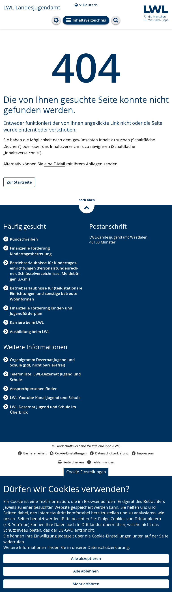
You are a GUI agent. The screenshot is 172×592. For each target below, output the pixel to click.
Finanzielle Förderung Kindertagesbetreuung (31, 251)
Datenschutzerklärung (108, 547)
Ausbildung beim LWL (29, 331)
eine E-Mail (54, 164)
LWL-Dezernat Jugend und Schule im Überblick (43, 409)
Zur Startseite (19, 182)
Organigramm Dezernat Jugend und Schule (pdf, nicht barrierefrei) (42, 362)
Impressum (145, 453)
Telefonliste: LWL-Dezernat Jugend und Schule (45, 376)
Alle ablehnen (86, 571)
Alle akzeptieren (86, 558)
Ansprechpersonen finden (34, 388)
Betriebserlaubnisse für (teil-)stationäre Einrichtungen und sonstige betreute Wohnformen (46, 293)
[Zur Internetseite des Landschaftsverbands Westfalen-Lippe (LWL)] (154, 12)
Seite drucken (73, 462)
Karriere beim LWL (27, 322)
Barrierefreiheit (35, 453)
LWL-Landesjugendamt (31, 7)
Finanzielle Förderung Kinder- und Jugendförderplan (41, 310)
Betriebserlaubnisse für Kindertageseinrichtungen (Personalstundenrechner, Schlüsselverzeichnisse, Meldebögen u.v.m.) (44, 271)
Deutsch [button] (86, 5)
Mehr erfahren (86, 583)
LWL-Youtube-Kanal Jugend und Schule (45, 397)
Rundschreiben (24, 239)
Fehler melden (103, 462)
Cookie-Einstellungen (86, 471)
